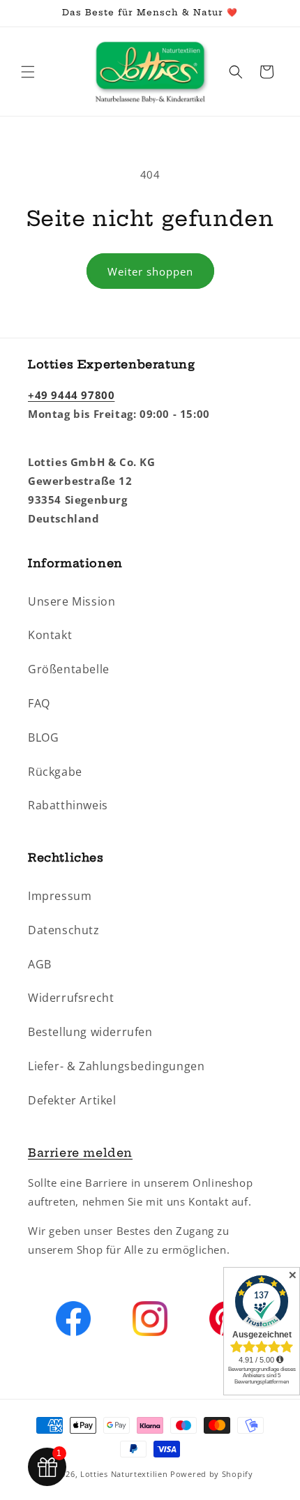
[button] (28, 72)
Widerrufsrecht (71, 997)
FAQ (39, 703)
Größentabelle (69, 669)
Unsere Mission (71, 601)
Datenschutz (64, 930)
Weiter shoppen (150, 271)
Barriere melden (80, 1153)
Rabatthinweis (68, 805)
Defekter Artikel (72, 1100)
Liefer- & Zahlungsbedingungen (116, 1066)
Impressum (59, 895)
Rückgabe (55, 771)
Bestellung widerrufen (90, 1032)
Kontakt (50, 635)
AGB (40, 964)
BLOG (43, 737)
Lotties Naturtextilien (123, 1474)
